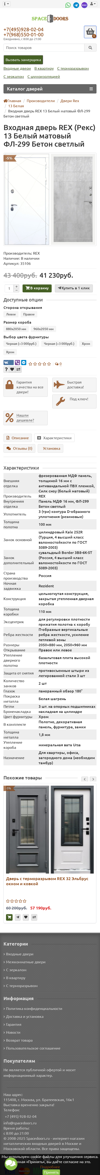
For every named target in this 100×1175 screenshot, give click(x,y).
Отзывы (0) (22, 448)
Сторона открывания (22, 307)
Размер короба (17, 322)
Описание (20, 438)
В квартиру (44, 68)
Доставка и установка (24, 1016)
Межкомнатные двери (26, 962)
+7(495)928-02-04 (23, 29)
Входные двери (17, 68)
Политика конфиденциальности (34, 1008)
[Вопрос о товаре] (6, 369)
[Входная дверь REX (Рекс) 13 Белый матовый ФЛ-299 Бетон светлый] (50, 199)
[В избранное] (12, 369)
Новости (13, 1032)
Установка (51, 448)
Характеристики (57, 438)
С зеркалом (13, 76)
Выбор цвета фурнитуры (26, 337)
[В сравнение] (18, 369)
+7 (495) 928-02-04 (21, 1116)
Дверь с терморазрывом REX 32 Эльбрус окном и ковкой (47, 881)
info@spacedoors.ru (20, 1123)
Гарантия (13, 1024)
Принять (51, 1172)
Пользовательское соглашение (33, 1048)
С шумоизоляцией (43, 76)
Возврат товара (19, 1040)
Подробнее (50, 1167)
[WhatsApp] (68, 5)
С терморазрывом (73, 68)
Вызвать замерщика (23, 60)
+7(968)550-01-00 (23, 34)
